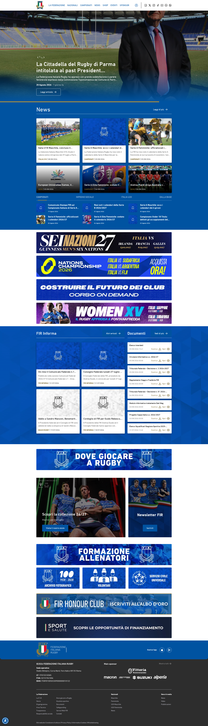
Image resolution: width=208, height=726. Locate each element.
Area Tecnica (41, 707)
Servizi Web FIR (62, 711)
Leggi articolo (46, 92)
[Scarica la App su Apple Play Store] (162, 649)
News (113, 711)
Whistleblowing (92, 723)
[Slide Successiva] (43, 57)
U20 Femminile (116, 707)
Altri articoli (111, 333)
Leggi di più (158, 109)
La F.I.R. (39, 698)
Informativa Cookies (79, 723)
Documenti (60, 704)
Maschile (114, 698)
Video (163, 701)
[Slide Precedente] (37, 57)
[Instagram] (153, 5)
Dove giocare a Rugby (64, 698)
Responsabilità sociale (44, 714)
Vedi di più (159, 333)
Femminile (115, 701)
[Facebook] (145, 5)
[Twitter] (149, 5)
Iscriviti (150, 528)
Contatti (59, 714)
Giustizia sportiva (62, 701)
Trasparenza (41, 711)
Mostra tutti (164, 663)
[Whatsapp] (170, 5)
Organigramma (41, 704)
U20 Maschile (116, 704)
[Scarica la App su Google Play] (169, 649)
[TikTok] (157, 5)
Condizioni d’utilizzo (53, 723)
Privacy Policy (66, 723)
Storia (38, 701)
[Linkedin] (166, 5)
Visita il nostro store (55, 528)
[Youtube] (162, 5)
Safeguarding (61, 707)
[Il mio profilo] (136, 5)
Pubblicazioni (166, 704)
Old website (40, 723)
